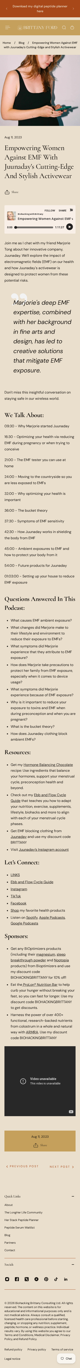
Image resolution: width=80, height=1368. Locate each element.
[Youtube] (36, 1279)
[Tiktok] (56, 1279)
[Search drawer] (64, 27)
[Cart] (72, 27)
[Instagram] (7, 1279)
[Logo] (37, 27)
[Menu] (8, 27)
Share (15, 192)
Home (7, 43)
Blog (21, 43)
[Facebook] (17, 1279)
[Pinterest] (46, 1279)
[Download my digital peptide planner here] (40, 9)
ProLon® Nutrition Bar (40, 984)
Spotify (32, 917)
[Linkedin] (66, 1279)
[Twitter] (27, 1279)
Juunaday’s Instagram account (44, 849)
